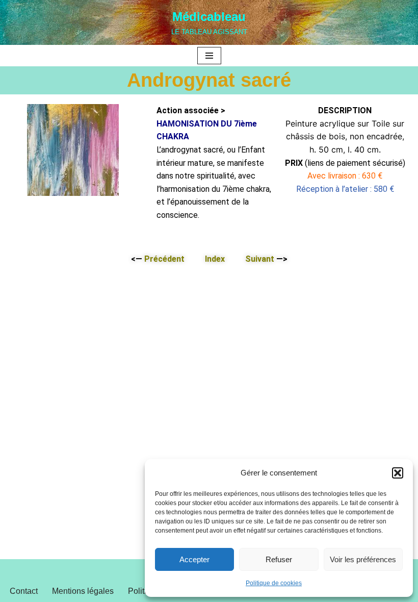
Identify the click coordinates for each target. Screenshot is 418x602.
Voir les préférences (363, 559)
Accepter (194, 559)
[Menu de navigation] (209, 55)
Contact (24, 591)
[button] (398, 473)
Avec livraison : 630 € (344, 176)
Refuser (279, 559)
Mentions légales (83, 591)
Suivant (259, 259)
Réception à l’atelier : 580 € (345, 189)
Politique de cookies (274, 583)
